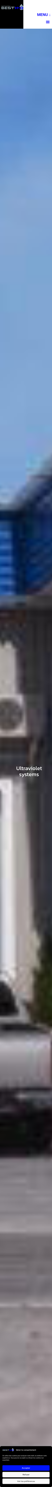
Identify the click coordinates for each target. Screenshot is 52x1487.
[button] (48, 22)
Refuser (26, 1474)
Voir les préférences (26, 1481)
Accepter (26, 1468)
